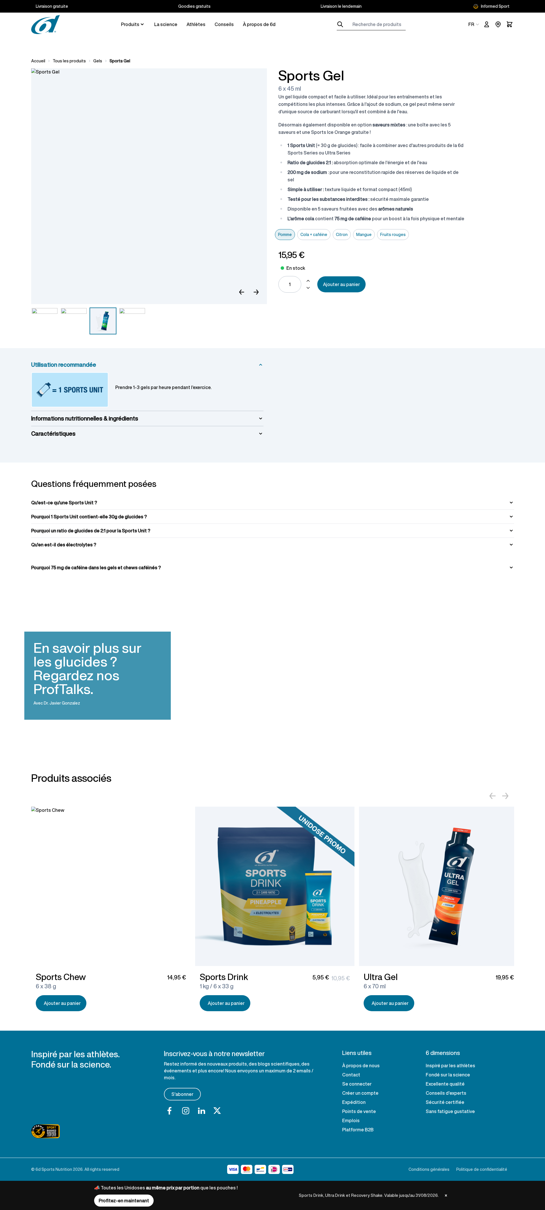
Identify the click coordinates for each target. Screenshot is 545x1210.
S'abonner (182, 1094)
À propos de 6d (259, 24)
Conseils (224, 24)
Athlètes (196, 24)
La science (165, 24)
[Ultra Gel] (438, 886)
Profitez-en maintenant (124, 1200)
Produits (130, 24)
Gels (97, 61)
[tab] (272, 502)
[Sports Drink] (274, 886)
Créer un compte (360, 1093)
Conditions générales (429, 1169)
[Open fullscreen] (149, 186)
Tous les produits (69, 61)
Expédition (354, 1102)
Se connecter (357, 1083)
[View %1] (103, 321)
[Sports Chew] (111, 886)
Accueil (38, 61)
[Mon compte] (486, 24)
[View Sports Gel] (44, 321)
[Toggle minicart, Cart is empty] (509, 24)
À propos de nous (361, 1065)
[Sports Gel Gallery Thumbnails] (88, 321)
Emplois (351, 1120)
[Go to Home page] (45, 24)
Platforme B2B (358, 1129)
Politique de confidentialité (481, 1169)
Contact (351, 1074)
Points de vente (359, 1111)
